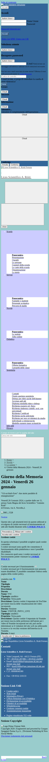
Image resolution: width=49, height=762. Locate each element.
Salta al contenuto (8, 2)
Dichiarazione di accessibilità (19, 701)
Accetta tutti (10, 535)
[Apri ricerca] (26, 193)
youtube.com (7, 579)
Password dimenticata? (11, 29)
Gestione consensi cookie (17, 708)
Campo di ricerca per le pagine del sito (17, 433)
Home (9, 460)
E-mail (30, 63)
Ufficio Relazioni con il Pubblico (21, 698)
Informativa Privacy (15, 696)
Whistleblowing (13, 706)
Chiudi (4, 92)
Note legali (11, 693)
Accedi (5, 7)
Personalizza (7, 532)
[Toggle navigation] (22, 214)
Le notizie (11, 465)
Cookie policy (13, 691)
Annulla (5, 165)
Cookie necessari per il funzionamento (17, 566)
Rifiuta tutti (23, 532)
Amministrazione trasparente (19, 711)
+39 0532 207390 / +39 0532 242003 (26, 659)
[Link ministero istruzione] (13, 5)
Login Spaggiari (26, 74)
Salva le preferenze (22, 636)
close (4, 227)
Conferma (14, 165)
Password (31, 24)
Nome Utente (32, 21)
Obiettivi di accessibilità (17, 703)
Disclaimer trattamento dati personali (16, 736)
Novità (9, 462)
